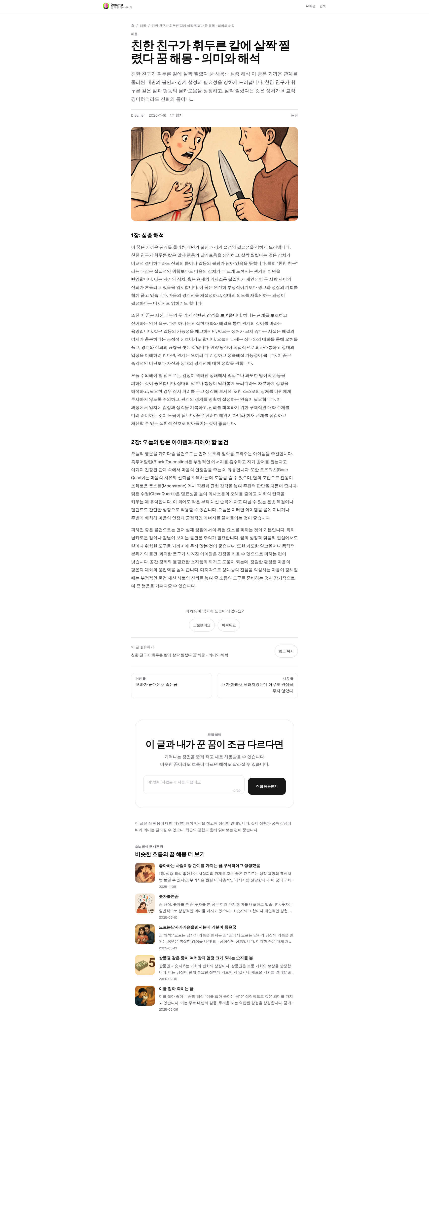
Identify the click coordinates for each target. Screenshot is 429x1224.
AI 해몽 (310, 6)
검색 (323, 6)
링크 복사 (286, 651)
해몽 (143, 25)
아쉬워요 (229, 625)
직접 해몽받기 (267, 786)
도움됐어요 (202, 625)
